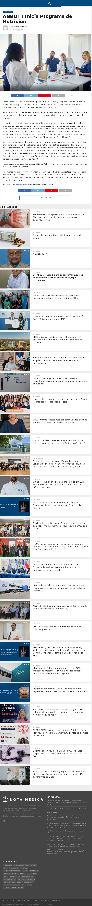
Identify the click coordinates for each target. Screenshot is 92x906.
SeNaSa (33, 865)
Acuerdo (24, 868)
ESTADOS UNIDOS (29, 879)
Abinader (6, 873)
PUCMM (19, 882)
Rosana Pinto (18, 27)
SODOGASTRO (29, 882)
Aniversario (33, 871)
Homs (5, 876)
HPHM (24, 885)
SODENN (12, 876)
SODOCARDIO (32, 873)
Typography (55, 901)
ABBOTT (19, 185)
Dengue (23, 873)
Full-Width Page (19, 901)
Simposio (6, 882)
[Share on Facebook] (17, 95)
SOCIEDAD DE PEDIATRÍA (11, 885)
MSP (27, 865)
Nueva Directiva (27, 876)
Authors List (6, 901)
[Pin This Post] (44, 95)
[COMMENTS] (72, 95)
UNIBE (30, 885)
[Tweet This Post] (31, 95)
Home (29, 901)
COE (18, 876)
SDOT (19, 879)
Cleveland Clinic (9, 879)
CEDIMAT (15, 873)
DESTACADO (27, 185)
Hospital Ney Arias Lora (12, 871)
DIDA (13, 882)
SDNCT (25, 871)
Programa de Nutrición (43, 185)
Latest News (44, 901)
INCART (20, 888)
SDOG (5, 868)
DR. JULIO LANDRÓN (9, 888)
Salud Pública (19, 865)
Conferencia (13, 868)
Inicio (35, 901)
